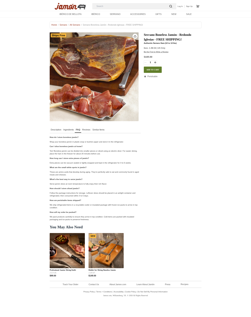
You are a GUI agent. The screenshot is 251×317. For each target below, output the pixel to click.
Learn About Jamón (145, 284)
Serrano (64, 25)
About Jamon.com (117, 284)
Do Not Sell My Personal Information (153, 292)
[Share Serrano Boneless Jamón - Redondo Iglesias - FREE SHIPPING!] (135, 36)
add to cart (152, 70)
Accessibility (119, 292)
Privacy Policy (89, 292)
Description (56, 130)
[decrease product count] (145, 62)
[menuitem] (70, 14)
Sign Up (189, 6)
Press (167, 284)
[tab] (56, 130)
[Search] (170, 6)
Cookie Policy (130, 292)
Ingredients (68, 130)
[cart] (197, 6)
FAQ (78, 130)
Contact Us (94, 284)
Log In (180, 6)
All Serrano (76, 25)
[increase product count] (155, 62)
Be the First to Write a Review (156, 52)
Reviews (86, 130)
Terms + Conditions (104, 292)
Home (55, 25)
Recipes (184, 284)
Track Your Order (70, 284)
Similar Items (98, 130)
